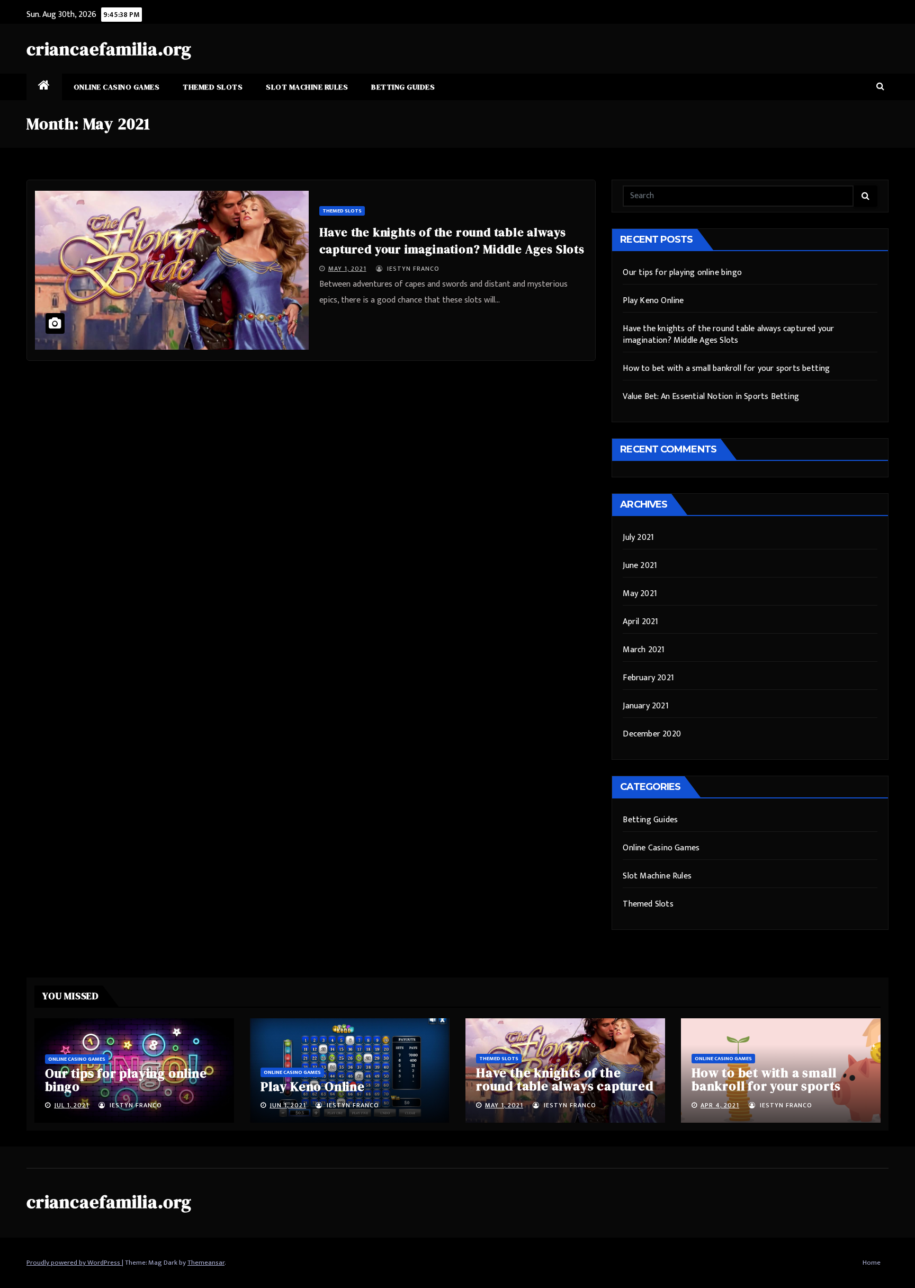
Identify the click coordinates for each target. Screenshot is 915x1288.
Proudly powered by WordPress (74, 1262)
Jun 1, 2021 (288, 1105)
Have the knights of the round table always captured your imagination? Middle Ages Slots (728, 335)
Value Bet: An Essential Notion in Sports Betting (711, 396)
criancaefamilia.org (109, 49)
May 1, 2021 (347, 268)
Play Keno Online (653, 301)
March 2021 (644, 650)
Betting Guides (403, 87)
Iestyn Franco (412, 268)
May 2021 (640, 594)
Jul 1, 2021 (71, 1105)
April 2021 (640, 622)
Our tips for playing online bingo (682, 272)
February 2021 (648, 678)
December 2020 (652, 734)
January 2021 (645, 706)
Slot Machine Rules (307, 87)
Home (872, 1262)
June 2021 (640, 565)
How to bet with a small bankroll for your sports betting (726, 368)
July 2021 (638, 537)
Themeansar (206, 1262)
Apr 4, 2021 (720, 1105)
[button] (880, 86)
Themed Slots (213, 87)
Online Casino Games (117, 87)
